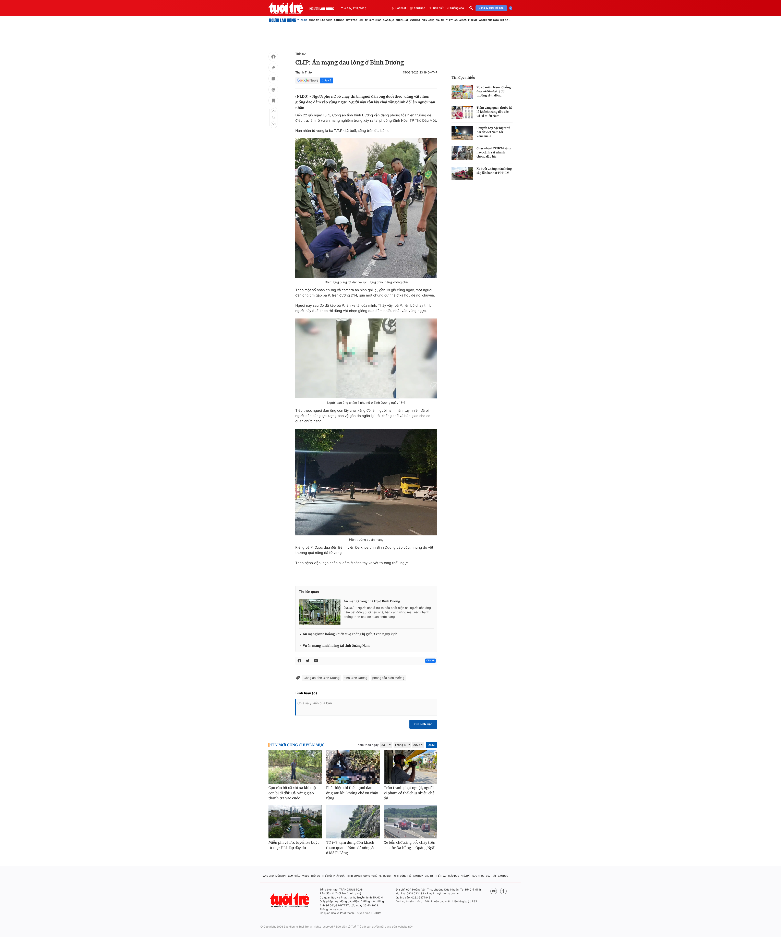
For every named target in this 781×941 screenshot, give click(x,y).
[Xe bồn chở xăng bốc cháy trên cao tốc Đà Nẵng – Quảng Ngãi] (410, 822)
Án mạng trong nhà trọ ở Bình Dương (372, 601)
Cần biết (438, 8)
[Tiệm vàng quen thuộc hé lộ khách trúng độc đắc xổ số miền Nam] (462, 112)
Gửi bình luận (423, 724)
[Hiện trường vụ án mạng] (366, 482)
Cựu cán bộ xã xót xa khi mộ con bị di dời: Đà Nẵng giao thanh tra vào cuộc (292, 793)
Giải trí (440, 20)
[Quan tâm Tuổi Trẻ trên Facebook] (503, 891)
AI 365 (462, 20)
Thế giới (327, 875)
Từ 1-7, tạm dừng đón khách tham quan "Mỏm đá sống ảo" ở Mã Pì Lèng (351, 847)
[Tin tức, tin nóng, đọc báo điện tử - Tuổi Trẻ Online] (289, 8)
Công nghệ (370, 875)
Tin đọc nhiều (463, 77)
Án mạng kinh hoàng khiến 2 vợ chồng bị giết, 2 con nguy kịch (350, 634)
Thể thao (452, 20)
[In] (273, 90)
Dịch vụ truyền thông (409, 901)
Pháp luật (402, 20)
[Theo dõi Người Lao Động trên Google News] (307, 80)
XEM (431, 745)
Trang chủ (267, 875)
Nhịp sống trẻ (402, 875)
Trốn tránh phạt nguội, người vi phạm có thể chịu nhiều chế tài (409, 793)
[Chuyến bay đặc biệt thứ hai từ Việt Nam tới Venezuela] (462, 133)
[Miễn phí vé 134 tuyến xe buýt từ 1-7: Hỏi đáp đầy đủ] (295, 822)
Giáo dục (388, 20)
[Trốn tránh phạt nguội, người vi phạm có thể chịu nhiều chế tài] (410, 767)
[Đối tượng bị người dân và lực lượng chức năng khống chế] (366, 208)
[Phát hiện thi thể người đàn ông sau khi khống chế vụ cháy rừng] (353, 767)
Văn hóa (418, 875)
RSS (474, 901)
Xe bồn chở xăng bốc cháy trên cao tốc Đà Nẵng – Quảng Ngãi (409, 845)
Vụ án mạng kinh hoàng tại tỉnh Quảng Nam (336, 646)
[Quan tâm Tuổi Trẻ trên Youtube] (493, 891)
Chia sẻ (326, 80)
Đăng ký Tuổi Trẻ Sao (491, 8)
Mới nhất (281, 875)
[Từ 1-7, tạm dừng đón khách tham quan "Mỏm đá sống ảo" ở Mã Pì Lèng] (353, 822)
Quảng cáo (457, 8)
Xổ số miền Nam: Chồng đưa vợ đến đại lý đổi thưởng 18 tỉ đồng (494, 91)
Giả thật (491, 875)
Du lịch (387, 875)
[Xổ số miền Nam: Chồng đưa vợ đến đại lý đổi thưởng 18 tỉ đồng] (462, 92)
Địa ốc (504, 20)
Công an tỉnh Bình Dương (322, 678)
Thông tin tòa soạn (331, 909)
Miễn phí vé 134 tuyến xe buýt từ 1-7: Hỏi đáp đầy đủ (293, 845)
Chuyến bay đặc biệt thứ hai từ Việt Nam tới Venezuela (493, 132)
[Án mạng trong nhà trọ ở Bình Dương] (319, 612)
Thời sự (302, 20)
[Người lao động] (322, 8)
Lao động (327, 20)
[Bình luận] (273, 79)
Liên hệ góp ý (461, 901)
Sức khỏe (375, 20)
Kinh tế (363, 20)
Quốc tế (314, 20)
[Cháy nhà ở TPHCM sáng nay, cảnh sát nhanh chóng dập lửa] (462, 153)
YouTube (419, 8)
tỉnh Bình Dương (356, 678)
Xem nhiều (294, 875)
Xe (380, 875)
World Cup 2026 (489, 20)
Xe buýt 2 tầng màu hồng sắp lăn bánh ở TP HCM (494, 171)
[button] (273, 110)
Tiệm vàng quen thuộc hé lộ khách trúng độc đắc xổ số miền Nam (494, 112)
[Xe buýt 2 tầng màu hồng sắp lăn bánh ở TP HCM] (462, 173)
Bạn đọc (339, 20)
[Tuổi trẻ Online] (290, 900)
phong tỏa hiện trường (388, 678)
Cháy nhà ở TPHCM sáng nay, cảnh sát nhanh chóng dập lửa (494, 152)
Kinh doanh (355, 875)
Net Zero (351, 20)
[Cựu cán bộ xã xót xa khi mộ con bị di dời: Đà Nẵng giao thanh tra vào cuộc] (295, 767)
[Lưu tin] (273, 101)
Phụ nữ (472, 20)
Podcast (400, 8)
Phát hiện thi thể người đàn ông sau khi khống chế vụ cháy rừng (352, 793)
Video (305, 875)
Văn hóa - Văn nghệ (422, 20)
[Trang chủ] (282, 20)
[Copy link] (273, 68)
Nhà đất (466, 875)
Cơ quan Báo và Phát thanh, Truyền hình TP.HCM (350, 913)
